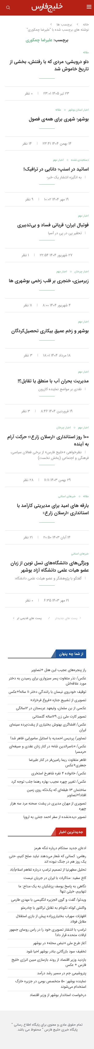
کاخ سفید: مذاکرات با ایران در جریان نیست (55, 878)
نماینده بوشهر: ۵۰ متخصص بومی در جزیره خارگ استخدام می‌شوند (50, 984)
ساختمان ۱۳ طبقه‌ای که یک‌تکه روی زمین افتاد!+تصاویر (56, 792)
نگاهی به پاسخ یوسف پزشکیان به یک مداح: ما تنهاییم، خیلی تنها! (52, 889)
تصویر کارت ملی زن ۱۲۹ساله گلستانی (59, 716)
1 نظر (25, 255)
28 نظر (28, 480)
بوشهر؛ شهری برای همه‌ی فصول (59, 119)
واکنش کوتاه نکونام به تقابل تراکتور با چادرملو (53, 908)
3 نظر (28, 355)
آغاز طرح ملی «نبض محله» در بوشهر (59, 943)
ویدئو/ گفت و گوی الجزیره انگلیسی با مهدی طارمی (48, 900)
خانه (86, 24)
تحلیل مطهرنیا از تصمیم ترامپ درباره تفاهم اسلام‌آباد (48, 869)
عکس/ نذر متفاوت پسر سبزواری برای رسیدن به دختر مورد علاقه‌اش (47, 681)
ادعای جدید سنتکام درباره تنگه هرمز (60, 848)
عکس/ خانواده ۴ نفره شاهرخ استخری (58, 773)
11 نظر (28, 305)
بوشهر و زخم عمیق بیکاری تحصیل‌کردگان (50, 331)
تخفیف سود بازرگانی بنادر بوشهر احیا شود (56, 951)
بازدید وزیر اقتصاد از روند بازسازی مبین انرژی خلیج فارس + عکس (48, 962)
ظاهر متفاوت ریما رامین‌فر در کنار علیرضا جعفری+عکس (57, 762)
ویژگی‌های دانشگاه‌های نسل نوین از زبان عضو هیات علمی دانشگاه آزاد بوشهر (49, 566)
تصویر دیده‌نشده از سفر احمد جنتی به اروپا (55, 817)
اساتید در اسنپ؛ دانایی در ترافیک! (56, 169)
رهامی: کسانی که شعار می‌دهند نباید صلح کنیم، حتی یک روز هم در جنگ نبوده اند (47, 858)
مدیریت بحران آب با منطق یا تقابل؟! (53, 381)
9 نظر (29, 199)
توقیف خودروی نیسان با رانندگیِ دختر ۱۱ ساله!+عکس (47, 692)
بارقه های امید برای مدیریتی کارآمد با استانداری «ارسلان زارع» (53, 509)
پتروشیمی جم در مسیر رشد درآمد (61, 973)
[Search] (8, 8)
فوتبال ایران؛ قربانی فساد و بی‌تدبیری (53, 225)
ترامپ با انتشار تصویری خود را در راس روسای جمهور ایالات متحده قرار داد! (47, 932)
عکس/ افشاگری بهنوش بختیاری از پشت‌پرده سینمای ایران (47, 727)
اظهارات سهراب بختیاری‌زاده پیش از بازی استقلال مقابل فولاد (51, 918)
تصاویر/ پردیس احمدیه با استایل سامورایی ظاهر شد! (48, 738)
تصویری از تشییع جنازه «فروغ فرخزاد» (58, 700)
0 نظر (29, 93)
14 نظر (27, 143)
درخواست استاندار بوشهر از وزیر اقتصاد (58, 995)
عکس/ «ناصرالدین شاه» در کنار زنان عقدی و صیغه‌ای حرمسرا (47, 749)
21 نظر (28, 537)
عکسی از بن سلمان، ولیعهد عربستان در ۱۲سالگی (51, 708)
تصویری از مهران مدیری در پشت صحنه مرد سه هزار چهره (48, 806)
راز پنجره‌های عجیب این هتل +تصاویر (58, 670)
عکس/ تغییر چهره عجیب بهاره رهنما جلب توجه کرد (48, 781)
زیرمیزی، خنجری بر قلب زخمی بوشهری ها (49, 281)
